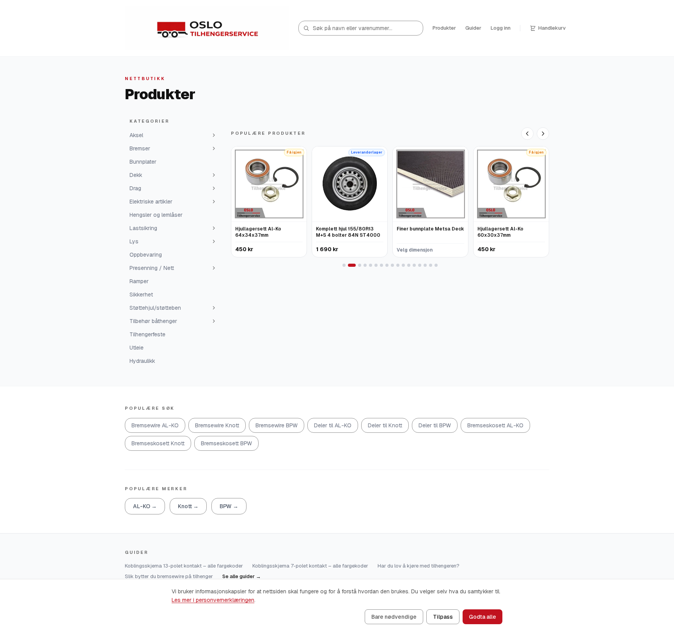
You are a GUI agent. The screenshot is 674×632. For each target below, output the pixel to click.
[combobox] (360, 28)
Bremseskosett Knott (157, 443)
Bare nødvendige (394, 616)
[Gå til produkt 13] (414, 265)
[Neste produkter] (543, 133)
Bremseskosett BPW (226, 443)
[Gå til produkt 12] (408, 265)
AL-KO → (145, 506)
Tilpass (443, 616)
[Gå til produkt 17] (436, 265)
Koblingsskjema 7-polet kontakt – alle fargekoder (310, 565)
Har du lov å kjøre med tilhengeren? (418, 565)
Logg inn (501, 28)
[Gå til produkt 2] (352, 265)
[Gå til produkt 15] (425, 265)
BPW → (229, 506)
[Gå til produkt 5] (370, 265)
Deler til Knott (385, 425)
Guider (473, 28)
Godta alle (482, 616)
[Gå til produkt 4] (365, 265)
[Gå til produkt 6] (376, 265)
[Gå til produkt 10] (397, 265)
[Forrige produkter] (527, 133)
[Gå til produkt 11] (403, 265)
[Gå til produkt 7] (381, 265)
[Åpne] (213, 135)
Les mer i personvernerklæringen (213, 599)
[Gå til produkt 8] (386, 265)
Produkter (444, 28)
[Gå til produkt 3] (359, 265)
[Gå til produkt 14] (419, 265)
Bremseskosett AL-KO (495, 425)
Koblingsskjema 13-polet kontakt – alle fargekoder (184, 565)
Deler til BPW (435, 425)
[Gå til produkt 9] (392, 265)
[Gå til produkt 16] (430, 265)
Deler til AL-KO (332, 425)
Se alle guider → (241, 576)
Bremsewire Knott (217, 425)
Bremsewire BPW (276, 425)
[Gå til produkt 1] (344, 265)
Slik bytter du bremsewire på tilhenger (169, 576)
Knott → (188, 506)
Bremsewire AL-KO (155, 425)
